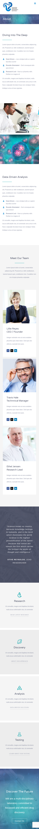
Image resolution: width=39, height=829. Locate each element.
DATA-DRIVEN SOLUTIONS (19, 707)
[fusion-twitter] (11, 350)
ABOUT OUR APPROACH (19, 661)
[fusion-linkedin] (15, 350)
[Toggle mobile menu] (35, 3)
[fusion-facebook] (8, 350)
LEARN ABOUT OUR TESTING (19, 753)
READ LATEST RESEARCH (20, 615)
